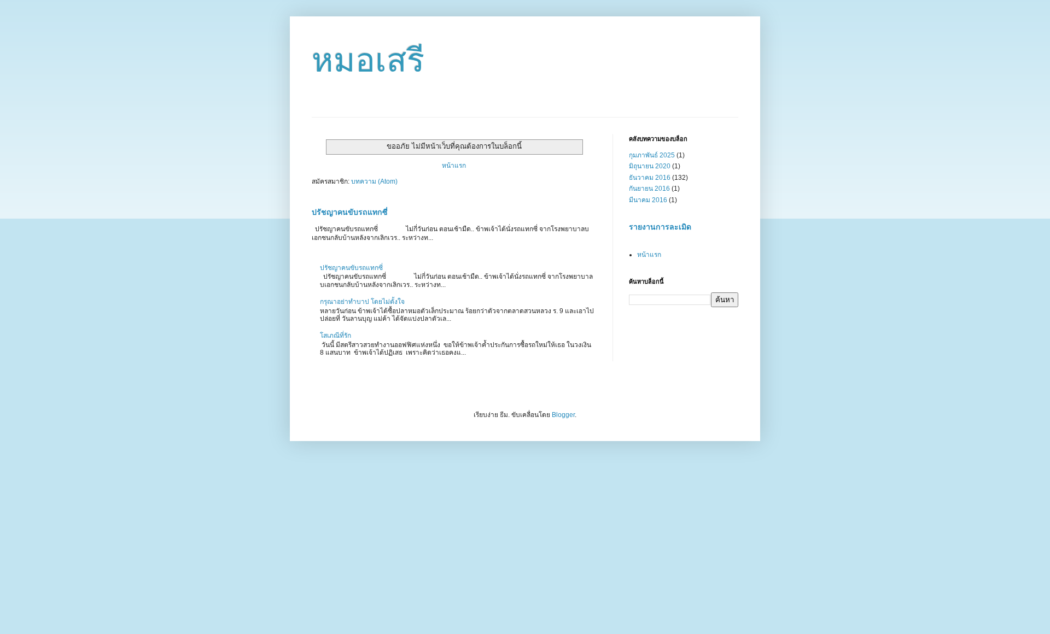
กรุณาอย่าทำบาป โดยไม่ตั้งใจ (362, 302)
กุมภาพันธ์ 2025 (652, 155)
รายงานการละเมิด (660, 226)
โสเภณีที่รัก (335, 335)
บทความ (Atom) (374, 181)
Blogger (563, 415)
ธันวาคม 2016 (649, 177)
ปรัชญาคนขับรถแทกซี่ (350, 212)
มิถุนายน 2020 (649, 166)
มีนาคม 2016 (648, 200)
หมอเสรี (368, 60)
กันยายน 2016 (649, 188)
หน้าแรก (454, 165)
